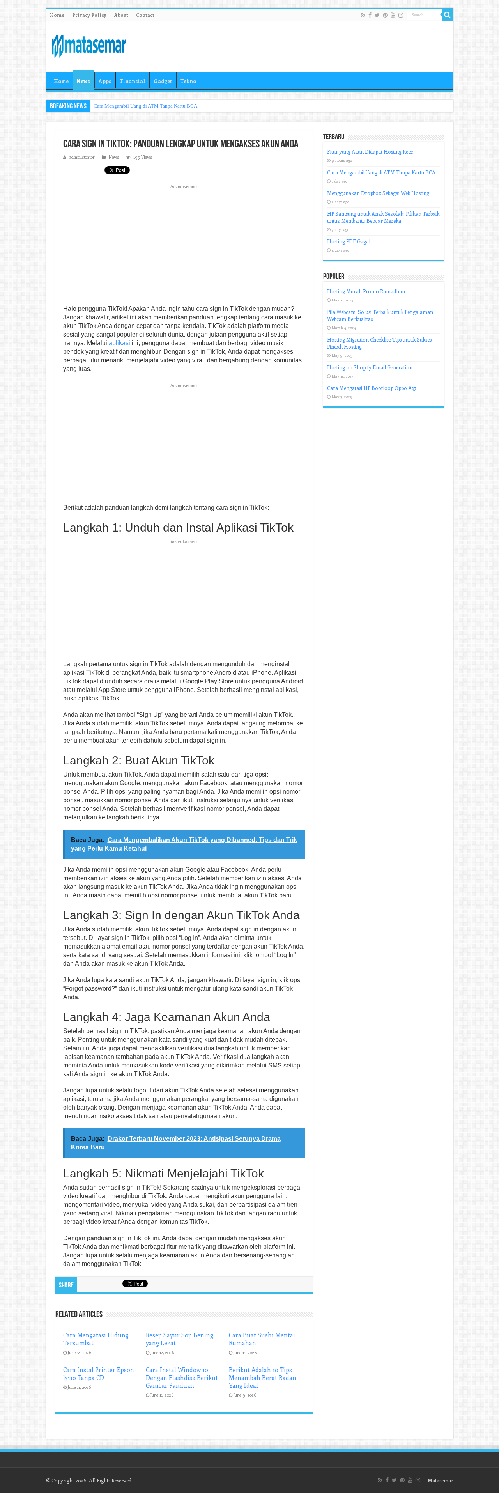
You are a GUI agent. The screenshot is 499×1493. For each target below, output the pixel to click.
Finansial (132, 81)
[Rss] (363, 15)
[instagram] (401, 15)
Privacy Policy (89, 15)
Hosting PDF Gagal (348, 241)
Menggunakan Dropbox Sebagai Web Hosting (378, 193)
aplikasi (119, 343)
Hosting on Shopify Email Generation (369, 367)
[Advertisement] (184, 246)
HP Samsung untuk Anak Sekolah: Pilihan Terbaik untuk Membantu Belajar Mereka (383, 217)
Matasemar (440, 1480)
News (83, 81)
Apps (105, 81)
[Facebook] (370, 15)
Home (57, 15)
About (121, 15)
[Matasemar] (89, 44)
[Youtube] (393, 15)
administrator (82, 157)
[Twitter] (377, 15)
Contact (145, 15)
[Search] (447, 15)
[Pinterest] (385, 15)
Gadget (163, 81)
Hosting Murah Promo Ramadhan (366, 291)
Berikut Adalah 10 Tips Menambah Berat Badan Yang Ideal (262, 1377)
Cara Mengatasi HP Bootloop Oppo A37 (371, 388)
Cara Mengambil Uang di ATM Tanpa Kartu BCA (145, 106)
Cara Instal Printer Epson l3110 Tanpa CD (98, 1373)
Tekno (188, 81)
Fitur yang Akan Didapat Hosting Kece (370, 151)
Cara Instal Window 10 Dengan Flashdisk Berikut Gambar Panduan (182, 1377)
